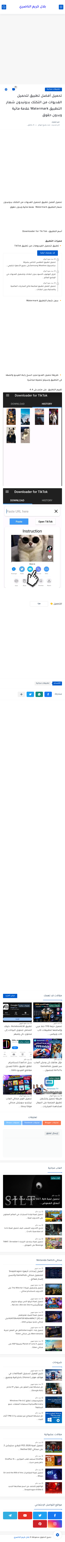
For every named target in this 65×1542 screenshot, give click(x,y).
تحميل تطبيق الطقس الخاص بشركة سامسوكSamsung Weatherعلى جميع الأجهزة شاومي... (31, 264)
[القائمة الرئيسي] (61, 7)
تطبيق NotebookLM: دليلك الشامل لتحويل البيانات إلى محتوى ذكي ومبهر (18, 1030)
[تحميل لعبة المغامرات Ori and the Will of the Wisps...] (53, 1474)
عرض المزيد (10, 996)
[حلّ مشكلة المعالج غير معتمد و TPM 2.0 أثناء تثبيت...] (53, 1417)
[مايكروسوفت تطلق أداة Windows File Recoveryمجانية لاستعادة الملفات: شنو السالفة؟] (53, 1402)
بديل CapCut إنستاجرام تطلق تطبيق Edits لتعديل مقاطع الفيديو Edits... (19, 1067)
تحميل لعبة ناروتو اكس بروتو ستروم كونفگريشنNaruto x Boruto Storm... (26, 1303)
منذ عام (57, 1059)
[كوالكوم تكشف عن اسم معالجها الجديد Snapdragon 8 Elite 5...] (53, 1488)
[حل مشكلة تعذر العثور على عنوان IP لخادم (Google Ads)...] (53, 1388)
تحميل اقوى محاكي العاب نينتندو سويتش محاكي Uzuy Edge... (19, 1103)
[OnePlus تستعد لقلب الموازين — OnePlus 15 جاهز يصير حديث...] (53, 1460)
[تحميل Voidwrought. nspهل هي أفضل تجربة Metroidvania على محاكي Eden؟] (53, 1331)
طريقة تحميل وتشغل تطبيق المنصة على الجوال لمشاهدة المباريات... (49, 1103)
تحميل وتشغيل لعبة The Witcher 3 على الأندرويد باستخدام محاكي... (25, 1290)
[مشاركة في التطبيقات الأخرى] (21, 694)
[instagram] (55, 1524)
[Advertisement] (32, 49)
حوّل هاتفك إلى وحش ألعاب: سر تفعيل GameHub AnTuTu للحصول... (47, 1067)
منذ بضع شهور (24, 1023)
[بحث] (4, 7)
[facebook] (55, 1515)
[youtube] (25, 1515)
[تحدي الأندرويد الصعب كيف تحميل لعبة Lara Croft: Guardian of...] (53, 1229)
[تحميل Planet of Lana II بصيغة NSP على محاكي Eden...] (53, 1345)
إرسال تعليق (52, 1133)
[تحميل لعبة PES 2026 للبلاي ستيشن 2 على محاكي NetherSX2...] (53, 1447)
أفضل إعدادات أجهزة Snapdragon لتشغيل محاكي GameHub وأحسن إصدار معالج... (25, 1275)
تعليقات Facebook (32, 1123)
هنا (39, 604)
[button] (48, 694)
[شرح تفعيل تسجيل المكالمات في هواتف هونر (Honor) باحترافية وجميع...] (53, 1375)
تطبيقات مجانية (53, 89)
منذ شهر (56, 1023)
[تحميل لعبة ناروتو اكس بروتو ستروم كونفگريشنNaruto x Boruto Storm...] (53, 1303)
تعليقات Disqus (12, 1123)
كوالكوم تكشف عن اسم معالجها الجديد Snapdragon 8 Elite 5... (25, 1488)
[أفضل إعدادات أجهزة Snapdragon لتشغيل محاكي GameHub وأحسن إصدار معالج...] (53, 1272)
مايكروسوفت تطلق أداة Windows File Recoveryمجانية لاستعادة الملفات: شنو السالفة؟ (25, 1404)
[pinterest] (40, 1524)
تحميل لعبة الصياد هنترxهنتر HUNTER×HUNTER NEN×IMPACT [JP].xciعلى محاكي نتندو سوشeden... (24, 1318)
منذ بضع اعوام (48, 259)
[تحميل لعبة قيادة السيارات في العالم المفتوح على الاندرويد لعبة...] (53, 1216)
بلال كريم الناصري (32, 7)
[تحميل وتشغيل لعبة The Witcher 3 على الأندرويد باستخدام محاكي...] (53, 1289)
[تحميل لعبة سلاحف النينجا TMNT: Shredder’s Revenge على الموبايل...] (53, 1243)
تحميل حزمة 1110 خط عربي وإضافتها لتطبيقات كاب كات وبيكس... (49, 1030)
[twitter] (40, 1515)
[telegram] (10, 1515)
